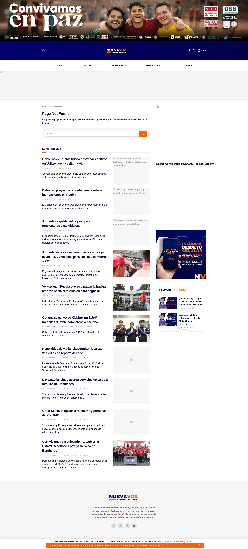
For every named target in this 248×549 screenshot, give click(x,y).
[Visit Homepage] (116, 50)
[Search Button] (43, 50)
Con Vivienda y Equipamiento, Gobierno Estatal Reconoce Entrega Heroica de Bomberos (70, 446)
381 (192, 328)
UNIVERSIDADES (154, 65)
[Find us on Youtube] (204, 50)
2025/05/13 (184, 308)
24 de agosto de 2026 (52, 168)
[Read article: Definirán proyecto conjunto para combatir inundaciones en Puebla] (131, 201)
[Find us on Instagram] (199, 50)
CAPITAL (87, 65)
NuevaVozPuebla (52, 326)
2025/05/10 (184, 328)
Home (44, 107)
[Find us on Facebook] (189, 50)
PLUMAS (189, 65)
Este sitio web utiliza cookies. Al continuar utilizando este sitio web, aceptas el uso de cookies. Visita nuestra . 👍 (125, 545)
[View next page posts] (184, 331)
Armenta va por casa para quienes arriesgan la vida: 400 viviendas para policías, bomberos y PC (74, 256)
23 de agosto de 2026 (52, 266)
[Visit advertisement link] (124, 20)
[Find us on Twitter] (194, 50)
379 (70, 168)
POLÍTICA (57, 65)
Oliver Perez (50, 357)
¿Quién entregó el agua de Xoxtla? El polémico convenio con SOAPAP (190, 301)
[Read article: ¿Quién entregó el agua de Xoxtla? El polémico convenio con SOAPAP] (168, 303)
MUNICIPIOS (118, 65)
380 (70, 266)
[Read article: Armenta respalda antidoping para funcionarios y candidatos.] (131, 232)
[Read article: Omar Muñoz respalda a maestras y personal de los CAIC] (131, 422)
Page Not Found (55, 107)
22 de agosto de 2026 (68, 357)
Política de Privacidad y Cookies (178, 542)
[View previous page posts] (178, 331)
